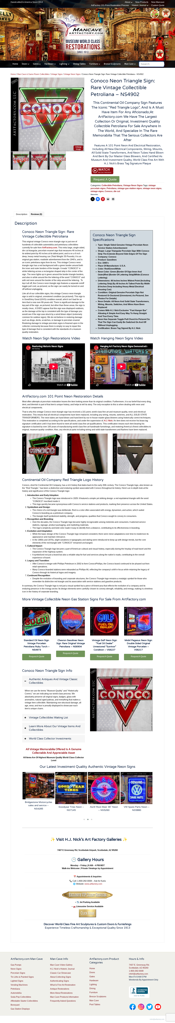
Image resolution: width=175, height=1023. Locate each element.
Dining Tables (79, 64)
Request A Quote (105, 179)
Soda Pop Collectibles (21, 997)
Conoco (108, 191)
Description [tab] (21, 214)
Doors (24, 64)
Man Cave (128, 64)
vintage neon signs (152, 188)
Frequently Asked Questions (63, 1001)
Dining (92, 988)
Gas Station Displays (20, 1009)
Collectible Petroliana (112, 185)
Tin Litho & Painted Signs (22, 977)
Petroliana (111, 188)
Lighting (63, 64)
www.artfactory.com (93, 884)
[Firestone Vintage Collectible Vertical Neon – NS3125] (137, 788)
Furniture (93, 64)
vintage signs (97, 191)
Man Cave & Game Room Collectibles (33, 74)
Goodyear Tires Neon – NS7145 (38, 808)
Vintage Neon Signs (72, 74)
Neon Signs (16, 969)
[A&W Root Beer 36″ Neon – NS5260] (71, 788)
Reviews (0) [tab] (36, 214)
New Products (141, 2)
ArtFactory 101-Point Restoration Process (110, 5)
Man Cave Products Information (64, 997)
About (127, 2)
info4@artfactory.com (138, 974)
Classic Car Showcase (60, 973)
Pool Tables (94, 1004)
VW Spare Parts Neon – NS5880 (104, 808)
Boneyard (15, 1005)
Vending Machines (19, 985)
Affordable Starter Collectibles (24, 1001)
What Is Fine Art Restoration (62, 985)
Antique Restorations (59, 989)
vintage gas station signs (129, 188)
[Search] (162, 63)
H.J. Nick (108, 421)
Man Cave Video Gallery (61, 965)
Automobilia (16, 993)
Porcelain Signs (18, 973)
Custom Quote (157, 5)
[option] (47, 114)
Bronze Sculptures (112, 64)
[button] (53, 681)
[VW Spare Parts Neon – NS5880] (104, 788)
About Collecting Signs (60, 977)
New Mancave (157, 2)
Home (15, 64)
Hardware (49, 64)
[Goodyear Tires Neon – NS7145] (39, 788)
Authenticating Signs (59, 981)
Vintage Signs (56, 74)
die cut (117, 191)
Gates (36, 64)
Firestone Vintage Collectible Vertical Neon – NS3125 (136, 810)
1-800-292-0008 (136, 971)
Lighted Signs (17, 981)
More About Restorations (61, 993)
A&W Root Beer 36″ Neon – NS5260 (71, 808)
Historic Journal (139, 5)
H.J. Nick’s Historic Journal (62, 969)
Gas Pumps (16, 965)
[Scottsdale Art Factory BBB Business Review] (139, 992)
